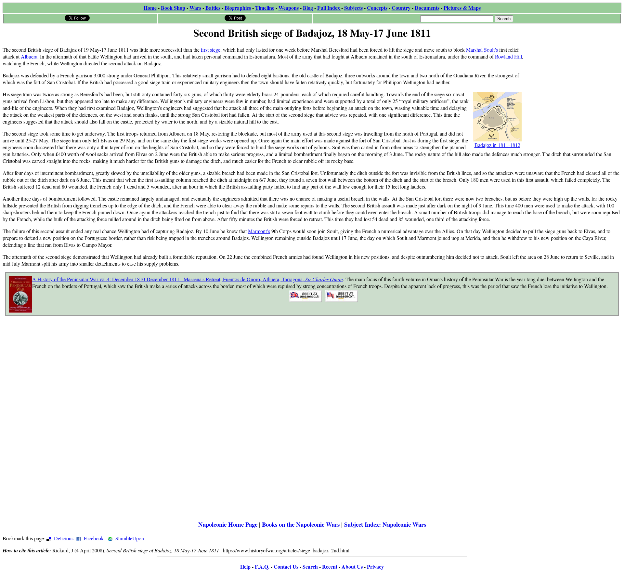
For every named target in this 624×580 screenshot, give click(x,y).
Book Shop (173, 7)
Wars (195, 7)
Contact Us (286, 566)
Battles (212, 7)
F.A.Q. (262, 566)
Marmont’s (259, 231)
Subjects (353, 7)
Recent (329, 566)
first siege (210, 49)
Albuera (29, 56)
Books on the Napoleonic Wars (301, 524)
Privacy (375, 566)
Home (150, 7)
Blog (308, 7)
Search (310, 566)
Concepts (377, 7)
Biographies (238, 7)
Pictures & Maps (462, 7)
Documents (427, 7)
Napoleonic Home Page (227, 524)
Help (245, 566)
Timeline (264, 7)
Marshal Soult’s (482, 49)
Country (401, 7)
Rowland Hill (508, 56)
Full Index (329, 7)
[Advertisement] (572, 82)
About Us (352, 566)
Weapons (289, 7)
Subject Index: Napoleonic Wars (385, 524)
